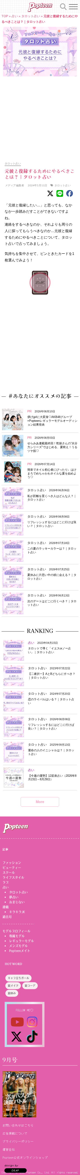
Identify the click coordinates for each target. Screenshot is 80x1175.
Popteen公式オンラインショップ (25, 1157)
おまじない (17, 902)
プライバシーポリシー (18, 1141)
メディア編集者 (14, 185)
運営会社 (8, 1149)
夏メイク (13, 986)
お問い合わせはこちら (18, 1125)
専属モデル (17, 936)
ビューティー (11, 867)
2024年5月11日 (37, 185)
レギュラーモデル (21, 940)
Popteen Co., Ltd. (38, 1172)
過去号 (7, 916)
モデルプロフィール (16, 931)
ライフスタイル (13, 877)
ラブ (5, 882)
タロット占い (30, 16)
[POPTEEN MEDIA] (40, 7)
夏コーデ (30, 986)
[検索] (63, 6)
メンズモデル (18, 945)
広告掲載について (14, 1133)
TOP (5, 16)
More (40, 802)
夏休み (12, 993)
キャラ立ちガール (18, 978)
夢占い (13, 897)
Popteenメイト (19, 950)
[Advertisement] (40, 116)
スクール (8, 872)
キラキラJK (17, 911)
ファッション (11, 862)
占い (15, 16)
